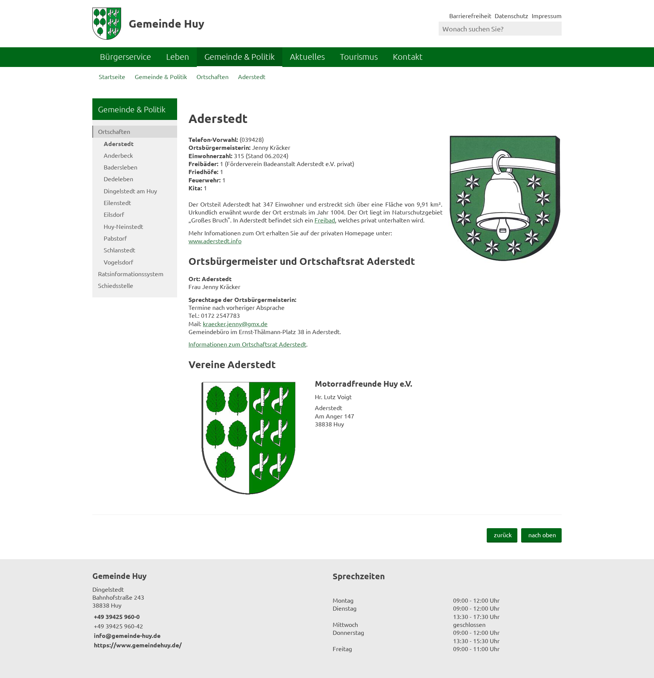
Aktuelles (307, 56)
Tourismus (359, 56)
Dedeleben (118, 178)
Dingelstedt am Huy (130, 190)
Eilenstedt (117, 202)
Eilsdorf (114, 214)
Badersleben (120, 167)
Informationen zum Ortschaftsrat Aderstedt (247, 344)
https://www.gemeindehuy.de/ (137, 645)
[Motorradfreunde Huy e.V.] (375, 438)
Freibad (325, 220)
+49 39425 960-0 (116, 616)
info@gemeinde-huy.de (126, 635)
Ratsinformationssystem (131, 273)
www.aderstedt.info (214, 240)
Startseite (112, 76)
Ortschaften (212, 76)
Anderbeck (118, 155)
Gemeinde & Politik (239, 56)
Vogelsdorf (118, 262)
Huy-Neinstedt (123, 226)
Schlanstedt (119, 249)
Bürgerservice (125, 56)
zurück (503, 534)
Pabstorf (115, 238)
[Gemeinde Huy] (206, 610)
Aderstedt (251, 76)
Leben (177, 56)
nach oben (542, 534)
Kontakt (408, 56)
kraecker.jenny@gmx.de (235, 323)
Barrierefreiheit (470, 15)
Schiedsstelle (115, 285)
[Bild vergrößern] (505, 199)
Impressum (547, 15)
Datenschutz (511, 15)
